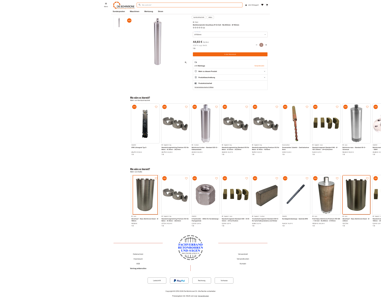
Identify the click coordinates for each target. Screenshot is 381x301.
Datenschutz (138, 254)
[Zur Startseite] (123, 9)
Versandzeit (243, 254)
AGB (138, 264)
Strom (160, 11)
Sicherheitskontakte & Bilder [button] (204, 87)
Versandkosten (243, 259)
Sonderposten (119, 11)
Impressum (138, 259)
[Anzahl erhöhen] (266, 44)
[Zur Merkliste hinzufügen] (156, 107)
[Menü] (106, 4)
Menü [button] (106, 6)
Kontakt (243, 264)
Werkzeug (148, 11)
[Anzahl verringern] (256, 44)
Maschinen (134, 11)
